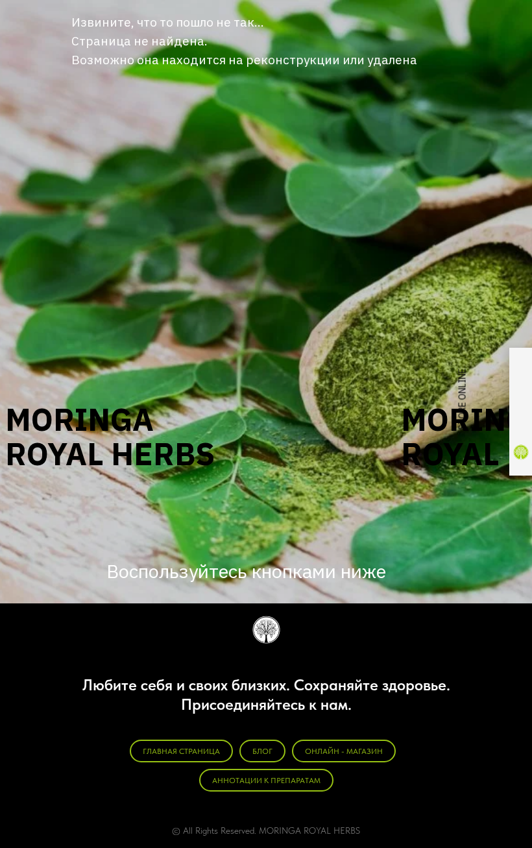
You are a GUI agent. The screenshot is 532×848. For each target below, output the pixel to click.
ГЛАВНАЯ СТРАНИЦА (181, 751)
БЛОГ (262, 751)
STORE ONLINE (462, 399)
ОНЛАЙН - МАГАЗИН (344, 751)
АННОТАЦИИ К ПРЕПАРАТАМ (266, 780)
